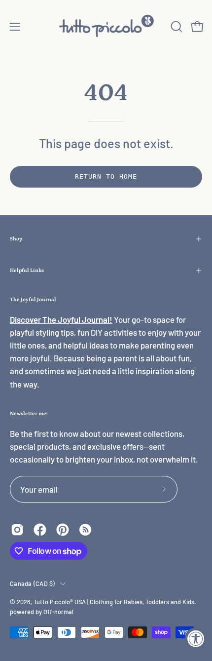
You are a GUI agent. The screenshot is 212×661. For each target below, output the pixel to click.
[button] (175, 27)
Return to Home (106, 176)
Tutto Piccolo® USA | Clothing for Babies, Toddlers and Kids (114, 602)
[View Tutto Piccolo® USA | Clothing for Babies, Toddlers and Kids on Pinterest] (62, 529)
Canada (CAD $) (32, 583)
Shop (16, 238)
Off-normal (58, 612)
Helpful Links (27, 270)
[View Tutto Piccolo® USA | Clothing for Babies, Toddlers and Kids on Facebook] (40, 529)
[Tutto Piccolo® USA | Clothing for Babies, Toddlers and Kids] (106, 26)
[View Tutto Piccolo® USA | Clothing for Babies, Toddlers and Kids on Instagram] (17, 529)
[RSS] (85, 529)
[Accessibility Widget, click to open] (196, 638)
